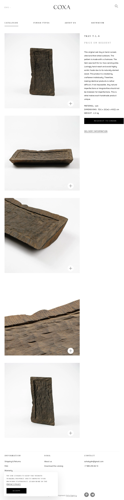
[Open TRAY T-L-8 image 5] (71, 433)
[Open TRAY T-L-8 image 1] (71, 104)
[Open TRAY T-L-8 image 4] (71, 351)
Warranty (9, 470)
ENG (7, 7)
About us (70, 23)
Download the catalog (53, 466)
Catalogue (11, 23)
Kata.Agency (71, 495)
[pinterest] (86, 494)
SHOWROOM (97, 23)
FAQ (6, 466)
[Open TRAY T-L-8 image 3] (71, 268)
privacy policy (14, 484)
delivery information (96, 131)
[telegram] (92, 494)
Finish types (41, 23)
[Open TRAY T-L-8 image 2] (71, 186)
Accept (16, 491)
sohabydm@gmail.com (93, 461)
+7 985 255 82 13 (91, 466)
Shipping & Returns (13, 461)
